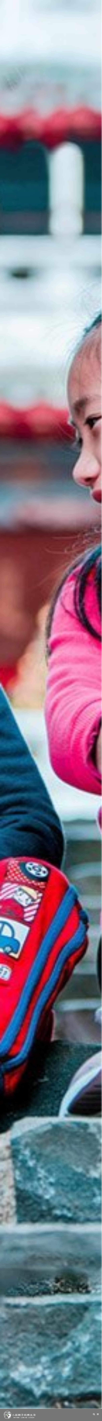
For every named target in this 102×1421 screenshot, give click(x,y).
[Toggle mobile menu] (98, 1414)
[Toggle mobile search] (94, 1414)
